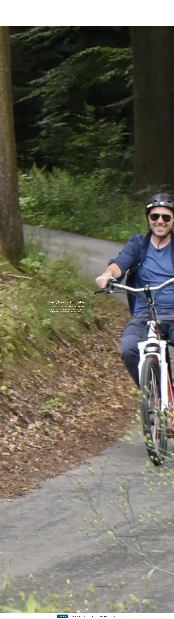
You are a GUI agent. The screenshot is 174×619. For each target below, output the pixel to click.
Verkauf (100, 2)
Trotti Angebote (101, 616)
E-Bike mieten (120, 2)
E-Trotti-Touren (88, 616)
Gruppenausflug (74, 616)
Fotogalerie (78, 2)
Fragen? (86, 2)
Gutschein (112, 616)
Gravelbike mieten (110, 2)
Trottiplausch (62, 616)
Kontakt (93, 2)
